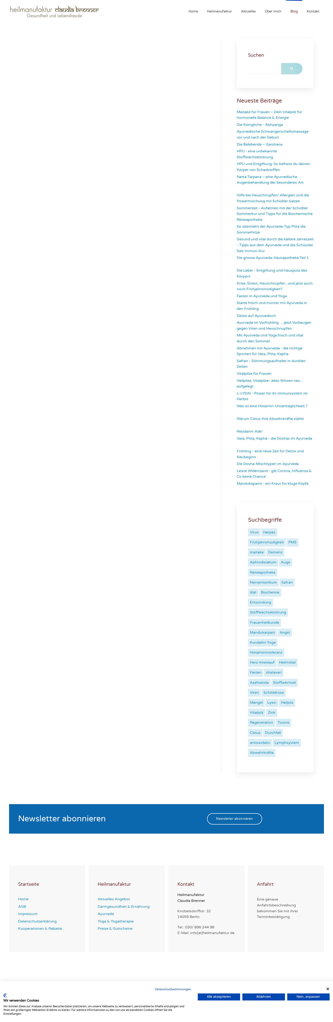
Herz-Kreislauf (262, 662)
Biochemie (270, 592)
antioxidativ (260, 742)
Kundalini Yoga (263, 642)
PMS (292, 542)
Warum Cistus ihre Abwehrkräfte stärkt (270, 418)
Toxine (283, 722)
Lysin (271, 702)
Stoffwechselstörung (268, 612)
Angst (285, 632)
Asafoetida (259, 682)
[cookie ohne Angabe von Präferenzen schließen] (328, 989)
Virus (254, 532)
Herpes (269, 532)
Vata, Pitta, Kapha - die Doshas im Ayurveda (274, 438)
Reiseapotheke (262, 572)
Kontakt (313, 11)
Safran (287, 582)
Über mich (273, 11)
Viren (254, 692)
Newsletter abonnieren (234, 819)
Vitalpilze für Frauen (254, 373)
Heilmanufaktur (219, 11)
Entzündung (260, 602)
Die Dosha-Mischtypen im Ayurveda (268, 464)
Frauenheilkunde (264, 622)
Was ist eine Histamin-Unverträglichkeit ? (272, 406)
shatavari (274, 672)
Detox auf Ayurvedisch (257, 316)
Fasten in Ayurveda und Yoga (262, 296)
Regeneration (261, 722)
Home (193, 11)
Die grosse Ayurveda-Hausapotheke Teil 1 (273, 258)
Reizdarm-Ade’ (250, 431)
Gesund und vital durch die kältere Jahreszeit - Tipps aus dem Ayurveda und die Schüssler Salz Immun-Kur (275, 245)
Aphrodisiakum (263, 562)
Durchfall (273, 732)
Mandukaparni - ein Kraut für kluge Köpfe (273, 483)
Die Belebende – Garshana (260, 144)
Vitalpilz (256, 712)
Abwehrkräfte (262, 752)
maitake (257, 552)
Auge (285, 562)
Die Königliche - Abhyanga (260, 124)
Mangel (256, 702)
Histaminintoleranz (266, 652)
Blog (294, 11)
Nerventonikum (263, 582)
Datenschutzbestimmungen (173, 989)
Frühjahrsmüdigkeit (267, 542)
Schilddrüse (273, 692)
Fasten (255, 672)
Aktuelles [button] (248, 11)
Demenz (275, 552)
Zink (271, 712)
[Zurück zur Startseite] (55, 11)
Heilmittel (287, 662)
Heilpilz (287, 702)
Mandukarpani (262, 632)
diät (253, 592)
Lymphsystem (287, 742)
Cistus (255, 732)
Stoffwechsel (284, 682)
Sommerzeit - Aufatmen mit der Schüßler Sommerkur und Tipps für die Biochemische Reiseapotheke (275, 214)
